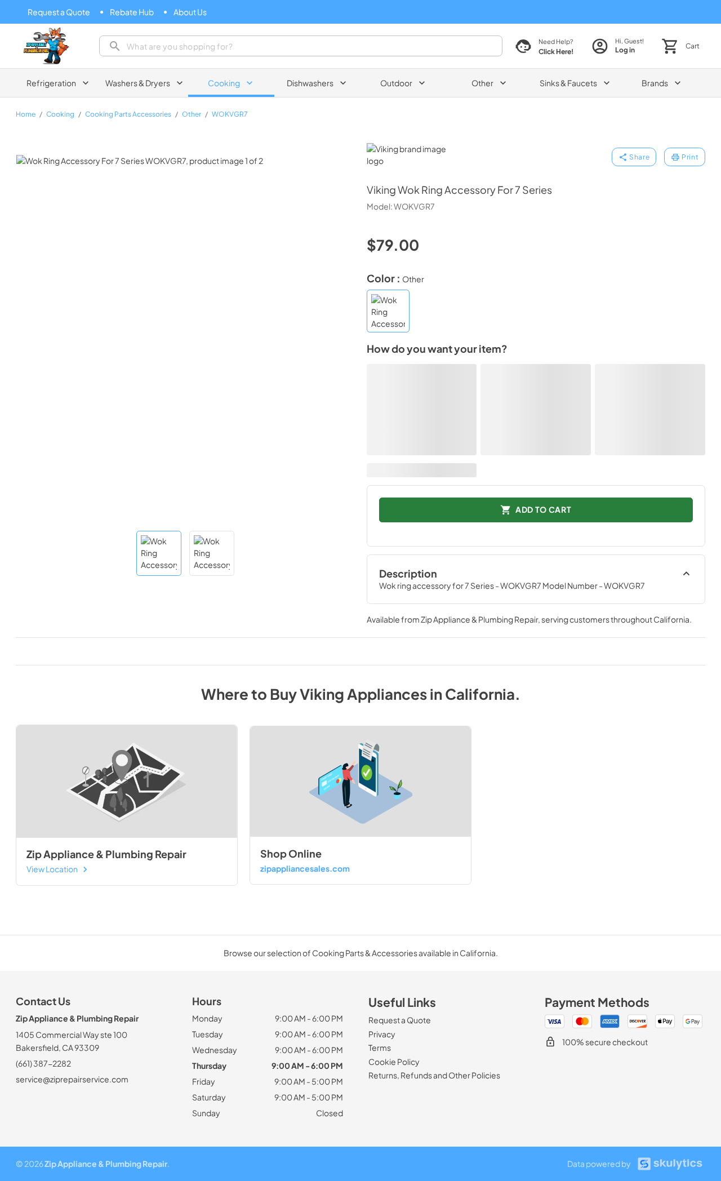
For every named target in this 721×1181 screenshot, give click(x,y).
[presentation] (300, 45)
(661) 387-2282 (43, 1063)
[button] (158, 553)
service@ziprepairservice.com (72, 1079)
